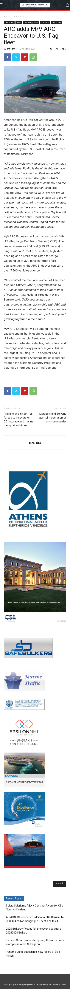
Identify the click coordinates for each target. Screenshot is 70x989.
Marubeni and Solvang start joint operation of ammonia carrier (52, 417)
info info (12, 48)
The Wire (45, 22)
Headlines (19, 16)
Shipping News (31, 22)
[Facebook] (7, 57)
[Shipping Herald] (35, 5)
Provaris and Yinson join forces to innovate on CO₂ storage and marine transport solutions (18, 419)
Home (7, 16)
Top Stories (56, 22)
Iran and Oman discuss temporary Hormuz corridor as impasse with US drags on (36, 942)
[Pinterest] (24, 57)
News (19, 22)
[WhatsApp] (33, 57)
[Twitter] (16, 57)
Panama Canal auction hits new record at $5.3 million (33, 953)
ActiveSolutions (57, 984)
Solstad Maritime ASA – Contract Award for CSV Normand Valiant (34, 907)
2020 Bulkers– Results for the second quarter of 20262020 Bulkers (34, 930)
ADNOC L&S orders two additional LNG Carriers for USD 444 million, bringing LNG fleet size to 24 (35, 919)
